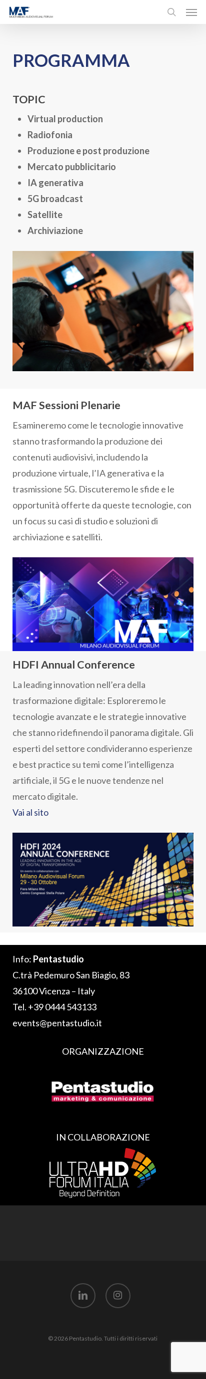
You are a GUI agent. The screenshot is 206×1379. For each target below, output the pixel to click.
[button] (191, 12)
